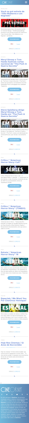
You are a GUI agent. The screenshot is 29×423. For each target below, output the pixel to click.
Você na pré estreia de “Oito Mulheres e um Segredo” (12, 13)
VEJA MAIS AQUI (14, 39)
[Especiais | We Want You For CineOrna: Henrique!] (14, 307)
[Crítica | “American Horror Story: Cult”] (14, 169)
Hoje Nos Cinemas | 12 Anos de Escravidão (12, 344)
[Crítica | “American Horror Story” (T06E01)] (14, 215)
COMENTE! (14, 48)
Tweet (18, 44)
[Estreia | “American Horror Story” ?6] (14, 261)
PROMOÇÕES (4, 8)
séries (2, 157)
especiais (3, 295)
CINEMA (3, 340)
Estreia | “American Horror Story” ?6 (11, 253)
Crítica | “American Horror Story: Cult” (11, 161)
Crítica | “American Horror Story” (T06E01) (13, 207)
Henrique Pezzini (9, 164)
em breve (3, 107)
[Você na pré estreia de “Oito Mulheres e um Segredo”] (14, 22)
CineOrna (8, 68)
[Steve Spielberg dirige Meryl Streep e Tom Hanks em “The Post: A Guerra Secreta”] (14, 123)
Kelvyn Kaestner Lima (10, 347)
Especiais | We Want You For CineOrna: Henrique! (13, 299)
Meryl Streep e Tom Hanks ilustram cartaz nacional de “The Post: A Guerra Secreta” (14, 63)
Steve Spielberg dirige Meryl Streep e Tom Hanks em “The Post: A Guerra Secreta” (13, 113)
